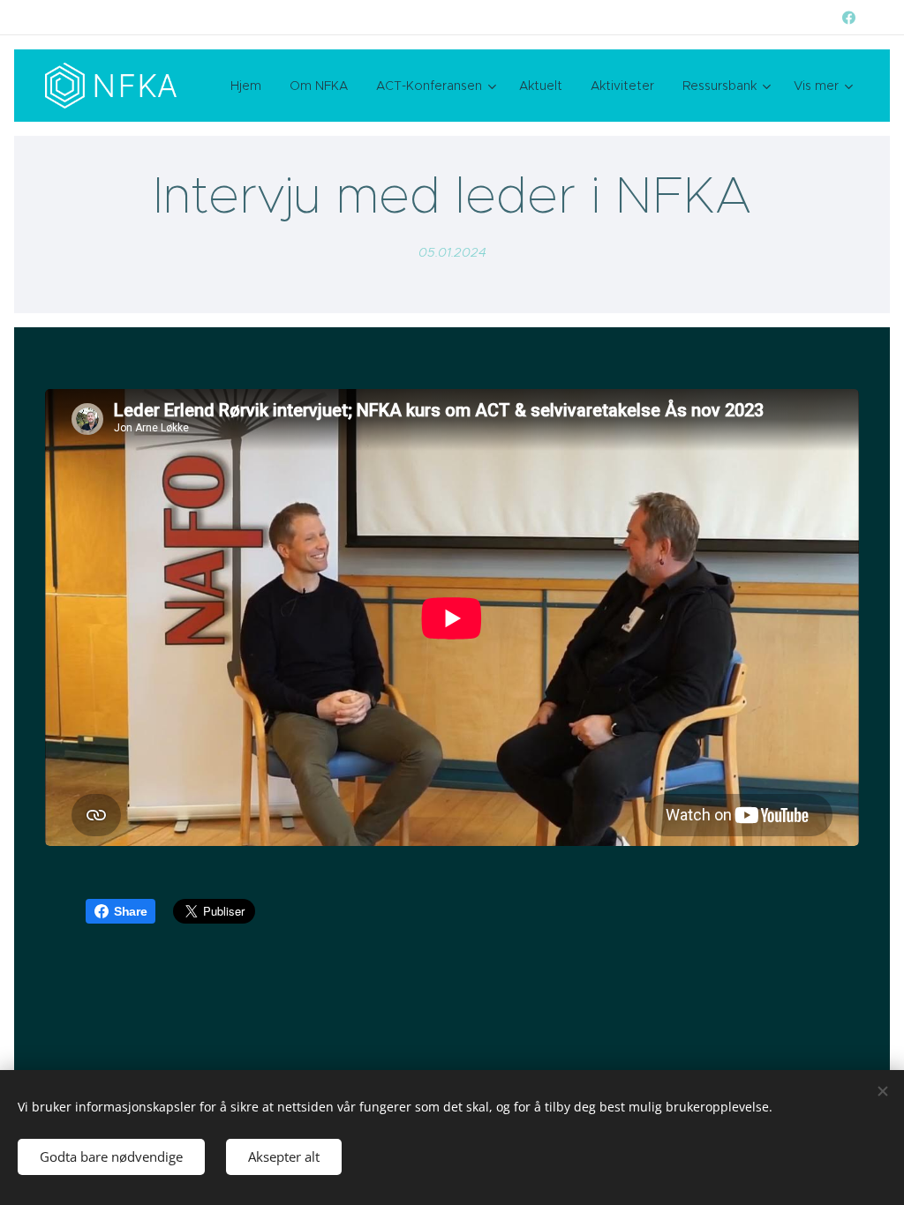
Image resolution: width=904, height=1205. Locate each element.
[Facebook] (849, 18)
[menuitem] (250, 86)
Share (130, 911)
